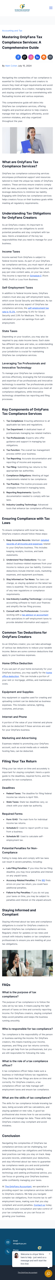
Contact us (39, 1205)
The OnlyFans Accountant (18, 1186)
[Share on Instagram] (31, 57)
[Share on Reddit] (43, 57)
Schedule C (36, 275)
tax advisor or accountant (35, 615)
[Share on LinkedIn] (37, 57)
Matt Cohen (11, 65)
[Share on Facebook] (18, 57)
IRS (43, 880)
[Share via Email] (50, 57)
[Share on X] (24, 57)
